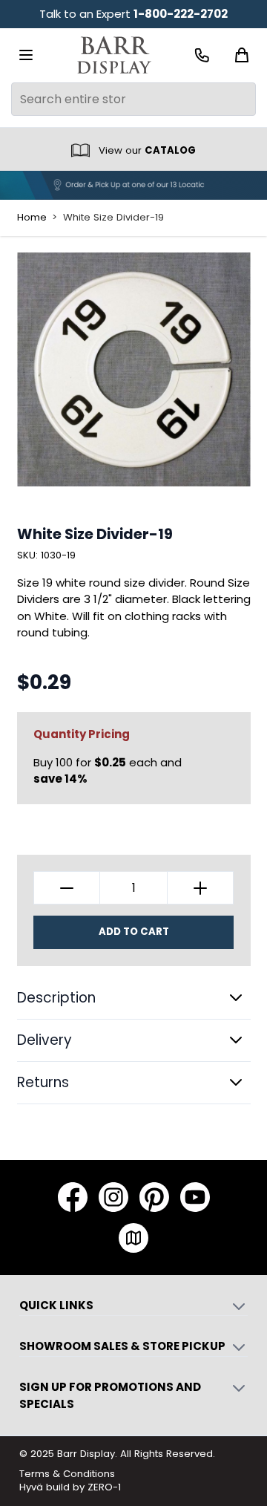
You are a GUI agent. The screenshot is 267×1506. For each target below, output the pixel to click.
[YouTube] (195, 1197)
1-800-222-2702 (181, 14)
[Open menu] (26, 55)
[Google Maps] (133, 1238)
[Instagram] (113, 1197)
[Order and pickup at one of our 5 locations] (133, 185)
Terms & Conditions (67, 1474)
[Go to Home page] (114, 55)
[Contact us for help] (202, 55)
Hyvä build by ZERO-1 (70, 1487)
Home (32, 217)
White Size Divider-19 (113, 217)
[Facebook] (73, 1197)
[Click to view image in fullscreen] (134, 369)
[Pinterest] (154, 1197)
